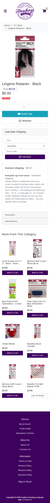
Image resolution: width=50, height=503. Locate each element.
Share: (6, 89)
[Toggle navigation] (5, 11)
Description (10, 215)
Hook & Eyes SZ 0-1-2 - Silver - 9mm (12, 262)
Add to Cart (12, 272)
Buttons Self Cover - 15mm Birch (37, 262)
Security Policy (25, 474)
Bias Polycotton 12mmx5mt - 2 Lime (11, 302)
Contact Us (25, 449)
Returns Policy (25, 470)
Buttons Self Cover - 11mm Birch (12, 385)
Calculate (26, 156)
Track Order (25, 428)
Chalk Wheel (8, 343)
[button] (25, 121)
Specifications (11, 221)
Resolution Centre (25, 433)
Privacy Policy (25, 465)
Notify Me (26, 114)
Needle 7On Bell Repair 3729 (35, 385)
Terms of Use (25, 461)
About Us (25, 444)
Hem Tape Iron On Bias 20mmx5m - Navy (36, 303)
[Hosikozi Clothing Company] (25, 11)
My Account (25, 424)
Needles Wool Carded (34, 345)
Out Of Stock (37, 395)
